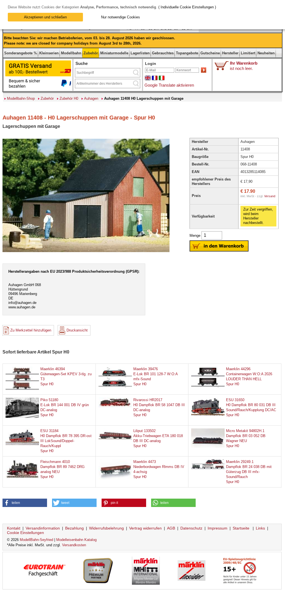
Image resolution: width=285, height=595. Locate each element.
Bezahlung (74, 528)
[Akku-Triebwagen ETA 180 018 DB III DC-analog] (115, 438)
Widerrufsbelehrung (106, 528)
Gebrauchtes (163, 53)
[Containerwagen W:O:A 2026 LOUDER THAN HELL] (208, 389)
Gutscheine (210, 53)
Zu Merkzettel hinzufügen (30, 330)
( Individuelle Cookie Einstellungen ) (187, 7)
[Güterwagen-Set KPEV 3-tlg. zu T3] (22, 389)
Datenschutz (191, 528)
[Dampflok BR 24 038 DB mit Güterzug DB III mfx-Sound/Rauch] (208, 468)
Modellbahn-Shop (21, 98)
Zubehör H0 (69, 98)
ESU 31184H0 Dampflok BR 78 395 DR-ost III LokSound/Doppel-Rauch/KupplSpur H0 (66, 441)
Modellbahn (71, 53)
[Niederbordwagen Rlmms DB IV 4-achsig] (115, 482)
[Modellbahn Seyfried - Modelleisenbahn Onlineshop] (103, 31)
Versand (269, 196)
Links (260, 528)
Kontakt (13, 528)
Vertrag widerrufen (145, 528)
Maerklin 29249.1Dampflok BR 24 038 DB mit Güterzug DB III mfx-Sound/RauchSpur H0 (249, 472)
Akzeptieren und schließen (45, 17)
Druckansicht (77, 330)
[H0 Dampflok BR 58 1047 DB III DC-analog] (115, 406)
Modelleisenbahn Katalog (76, 540)
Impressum (217, 528)
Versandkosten (74, 545)
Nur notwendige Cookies (120, 17)
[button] (25, 503)
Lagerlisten (140, 53)
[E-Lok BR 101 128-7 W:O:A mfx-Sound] (115, 389)
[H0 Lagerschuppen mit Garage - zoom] (86, 252)
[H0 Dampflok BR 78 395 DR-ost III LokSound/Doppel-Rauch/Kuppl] (22, 444)
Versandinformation (43, 528)
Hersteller (230, 53)
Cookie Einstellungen (25, 532)
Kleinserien (49, 53)
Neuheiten (266, 53)
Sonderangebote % (20, 53)
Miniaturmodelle (114, 53)
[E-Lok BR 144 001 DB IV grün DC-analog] (22, 416)
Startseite (241, 528)
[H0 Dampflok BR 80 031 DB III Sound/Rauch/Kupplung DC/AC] (208, 414)
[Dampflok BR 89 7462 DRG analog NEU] (22, 477)
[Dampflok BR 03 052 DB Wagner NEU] (208, 446)
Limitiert (248, 53)
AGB (171, 528)
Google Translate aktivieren (169, 85)
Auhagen (91, 98)
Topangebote (187, 53)
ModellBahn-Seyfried (36, 540)
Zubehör (90, 53)
